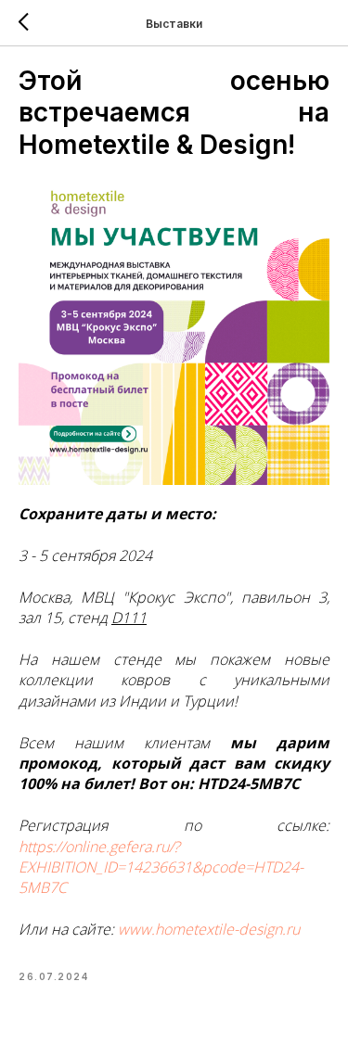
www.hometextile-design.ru (209, 929)
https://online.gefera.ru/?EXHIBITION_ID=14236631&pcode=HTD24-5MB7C (161, 867)
